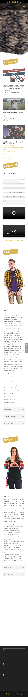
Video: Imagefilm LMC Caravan (13, 113)
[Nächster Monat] (23, 173)
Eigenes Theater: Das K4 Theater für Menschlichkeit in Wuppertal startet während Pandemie (14, 86)
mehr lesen (5, 94)
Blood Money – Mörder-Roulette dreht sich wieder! (13, 142)
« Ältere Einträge (7, 158)
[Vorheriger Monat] (4, 173)
